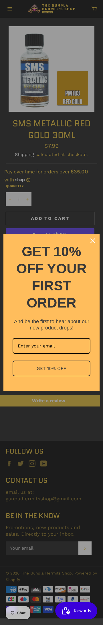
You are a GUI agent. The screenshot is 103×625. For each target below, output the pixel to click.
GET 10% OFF (51, 368)
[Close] (93, 241)
